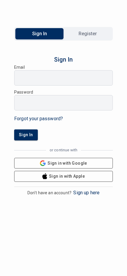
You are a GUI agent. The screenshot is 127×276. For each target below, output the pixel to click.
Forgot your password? (38, 118)
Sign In (39, 33)
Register (88, 33)
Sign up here (86, 192)
